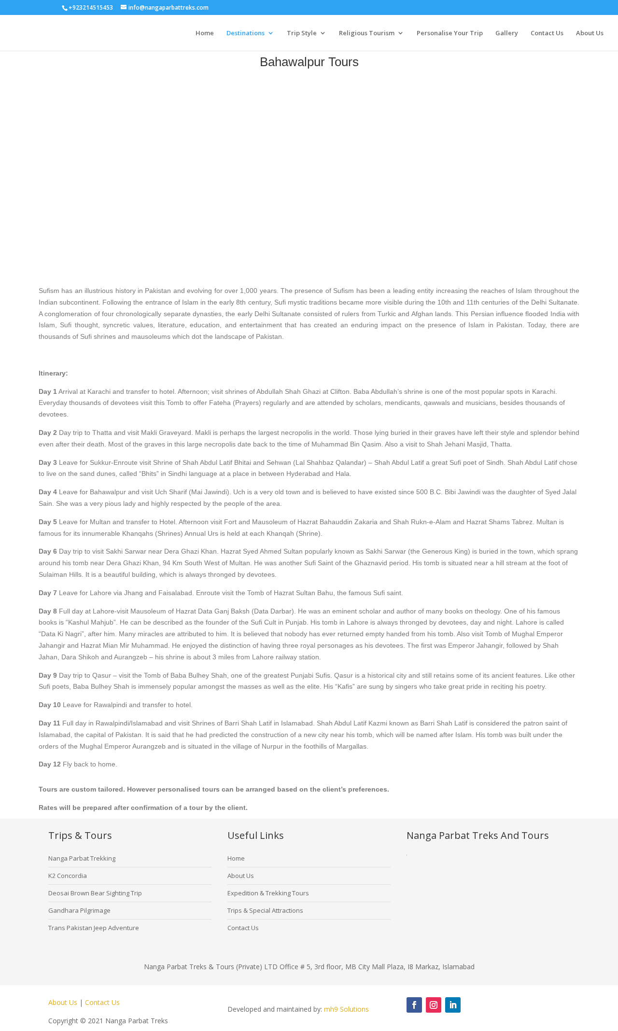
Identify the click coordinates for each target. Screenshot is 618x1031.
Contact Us (547, 33)
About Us (590, 33)
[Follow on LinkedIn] (453, 1005)
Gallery (506, 33)
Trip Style (302, 33)
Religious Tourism (366, 33)
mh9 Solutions (346, 1009)
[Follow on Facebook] (414, 1005)
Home (205, 33)
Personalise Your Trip (450, 33)
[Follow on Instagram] (433, 1005)
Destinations (245, 33)
